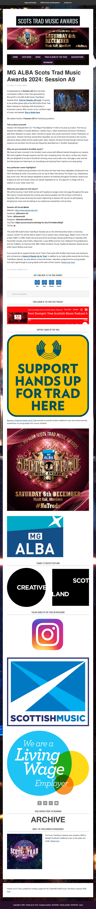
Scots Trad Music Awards (48, 21)
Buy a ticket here (32, 112)
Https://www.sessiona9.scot (26, 210)
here (66, 234)
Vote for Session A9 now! (30, 100)
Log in (81, 905)
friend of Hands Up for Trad (35, 256)
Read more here (68, 262)
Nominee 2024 (22, 269)
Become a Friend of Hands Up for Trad (21, 420)
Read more (55, 841)
